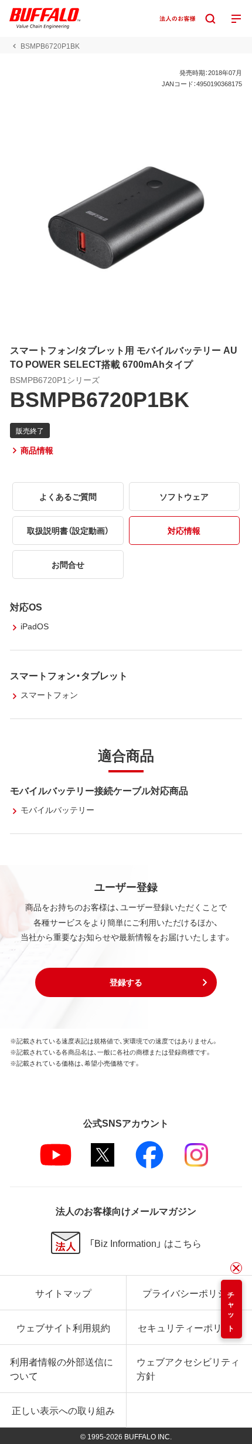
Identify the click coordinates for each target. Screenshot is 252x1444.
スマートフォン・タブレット (69, 675)
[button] (126, 982)
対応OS (26, 606)
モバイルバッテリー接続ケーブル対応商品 (99, 790)
